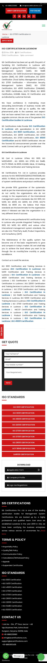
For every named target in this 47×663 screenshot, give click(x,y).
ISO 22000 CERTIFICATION (23, 425)
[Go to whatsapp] (6, 656)
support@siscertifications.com (15, 641)
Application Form (16, 470)
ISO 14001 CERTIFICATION (23, 413)
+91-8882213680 (11, 6)
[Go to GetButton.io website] (6, 660)
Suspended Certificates (12, 565)
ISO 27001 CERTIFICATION (23, 431)
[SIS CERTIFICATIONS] (7, 25)
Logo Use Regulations (18, 485)
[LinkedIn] (24, 16)
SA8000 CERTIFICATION (23, 454)
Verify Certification (16, 11)
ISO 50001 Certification (12, 609)
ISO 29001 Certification (12, 598)
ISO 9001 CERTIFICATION (23, 407)
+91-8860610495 (9, 644)
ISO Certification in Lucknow (19, 48)
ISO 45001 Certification (22, 321)
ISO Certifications (11, 55)
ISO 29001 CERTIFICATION (23, 442)
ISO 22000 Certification (12, 602)
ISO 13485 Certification (12, 606)
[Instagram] (34, 16)
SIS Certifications (24, 52)
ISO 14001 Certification (12, 583)
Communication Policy (12, 554)
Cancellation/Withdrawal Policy (15, 558)
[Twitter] (19, 16)
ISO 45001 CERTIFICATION (24, 419)
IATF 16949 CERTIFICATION (23, 448)
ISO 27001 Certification (12, 591)
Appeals (6, 561)
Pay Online (35, 11)
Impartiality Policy (10, 546)
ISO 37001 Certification (12, 595)
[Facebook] (14, 16)
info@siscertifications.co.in (32, 6)
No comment (28, 55)
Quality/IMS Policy (10, 550)
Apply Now (7, 40)
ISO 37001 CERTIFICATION (23, 436)
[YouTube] (29, 16)
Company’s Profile (17, 477)
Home (4, 34)
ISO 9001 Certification (24, 132)
